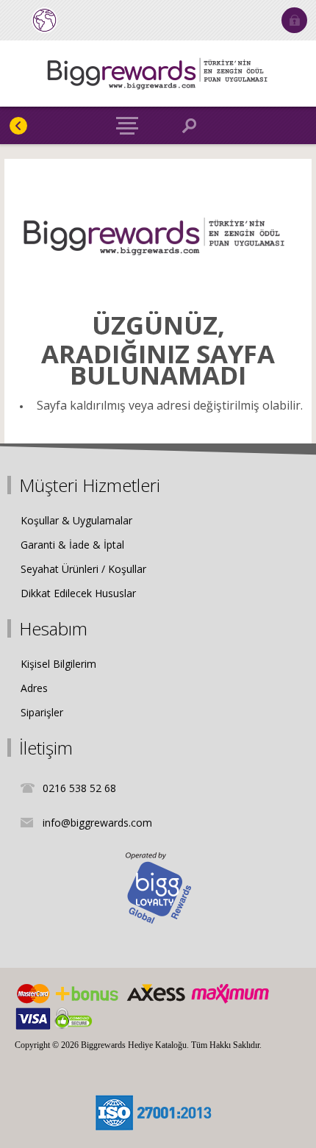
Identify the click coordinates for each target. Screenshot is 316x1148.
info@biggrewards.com (97, 823)
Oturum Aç (294, 20)
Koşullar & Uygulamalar (76, 520)
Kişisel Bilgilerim (58, 664)
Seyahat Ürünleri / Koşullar (83, 569)
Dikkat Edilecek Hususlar (78, 593)
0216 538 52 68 (79, 788)
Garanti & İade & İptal (72, 545)
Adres (34, 688)
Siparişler (42, 712)
